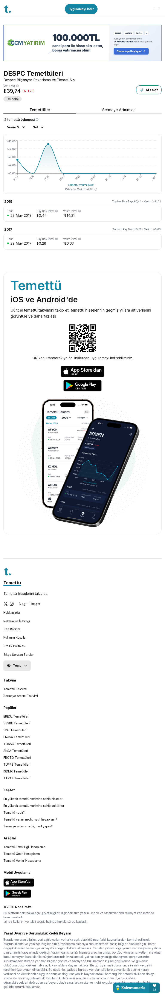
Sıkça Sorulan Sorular (18, 654)
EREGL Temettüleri (16, 716)
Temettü (12, 582)
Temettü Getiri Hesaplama (21, 854)
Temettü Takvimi (15, 689)
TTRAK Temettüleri (16, 778)
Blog (22, 604)
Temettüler (39, 110)
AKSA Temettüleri (15, 751)
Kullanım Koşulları (15, 637)
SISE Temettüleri (14, 730)
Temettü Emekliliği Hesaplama (24, 847)
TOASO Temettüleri (17, 744)
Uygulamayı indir (81, 9)
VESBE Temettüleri (16, 723)
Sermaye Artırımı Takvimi (20, 696)
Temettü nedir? (14, 812)
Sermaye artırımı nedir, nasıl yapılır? (28, 826)
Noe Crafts (23, 907)
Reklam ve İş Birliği (16, 621)
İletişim (35, 604)
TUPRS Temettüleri (16, 764)
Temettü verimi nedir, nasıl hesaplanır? (30, 819)
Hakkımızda (11, 612)
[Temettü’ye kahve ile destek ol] (136, 988)
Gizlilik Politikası (14, 646)
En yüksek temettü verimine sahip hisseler (33, 799)
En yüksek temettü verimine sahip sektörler (33, 805)
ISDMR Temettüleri (16, 771)
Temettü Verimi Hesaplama (22, 860)
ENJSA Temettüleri (16, 737)
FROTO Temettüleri (17, 757)
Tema (17, 665)
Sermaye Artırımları (119, 110)
